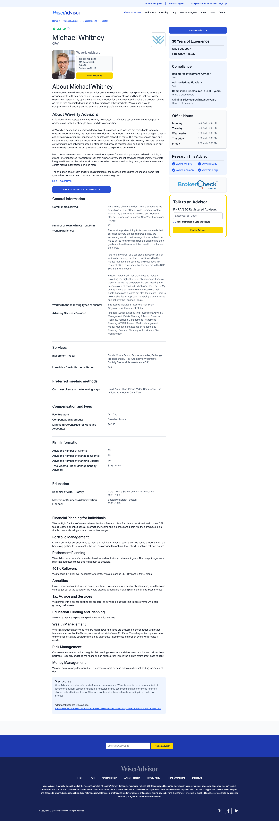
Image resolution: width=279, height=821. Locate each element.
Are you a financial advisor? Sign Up (209, 3)
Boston (105, 21)
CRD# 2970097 (181, 48)
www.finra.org (184, 163)
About (204, 12)
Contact (223, 12)
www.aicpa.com (185, 170)
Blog (174, 12)
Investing (163, 12)
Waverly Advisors (88, 52)
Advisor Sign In (176, 3)
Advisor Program (188, 12)
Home (55, 21)
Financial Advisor (133, 12)
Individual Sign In (153, 3)
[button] (198, 184)
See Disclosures (61, 181)
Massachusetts (90, 21)
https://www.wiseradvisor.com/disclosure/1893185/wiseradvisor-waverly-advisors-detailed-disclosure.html (108, 708)
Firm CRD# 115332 (183, 53)
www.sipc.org (210, 170)
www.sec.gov (209, 163)
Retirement (150, 12)
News (212, 12)
